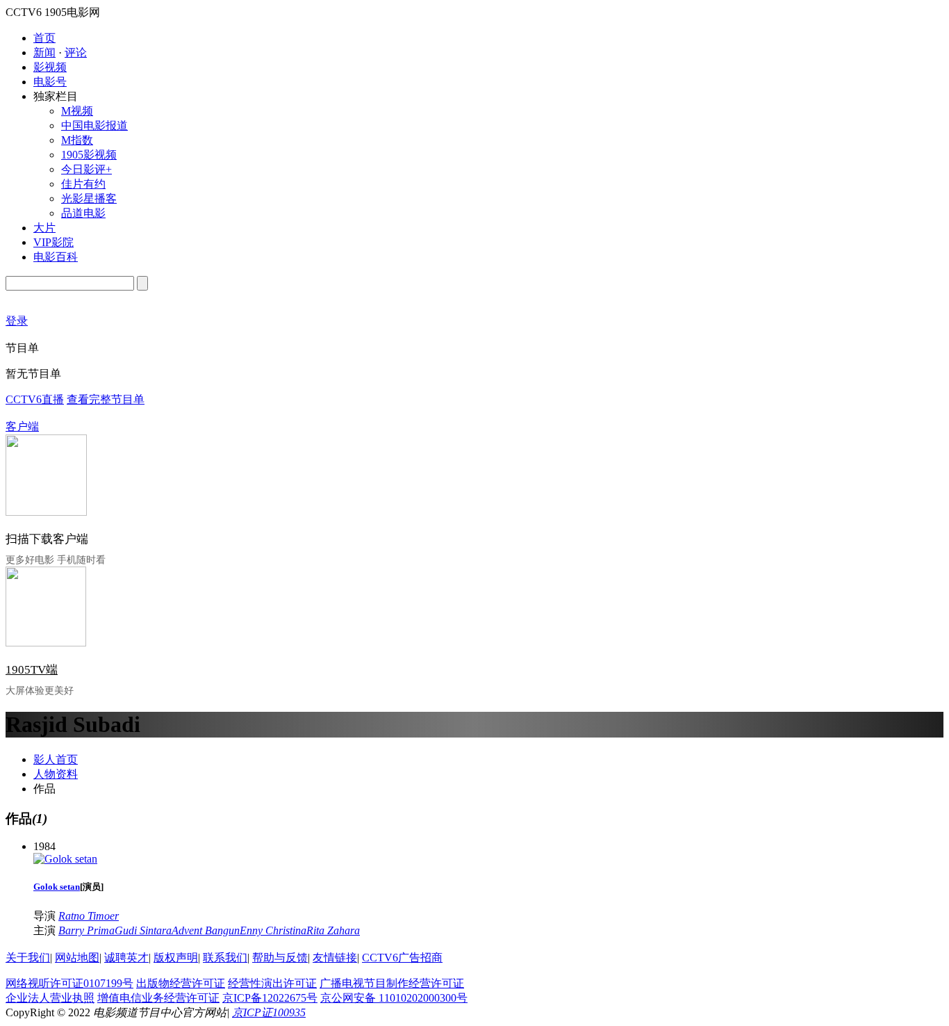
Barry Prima (86, 930)
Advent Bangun (206, 930)
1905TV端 (32, 669)
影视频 (50, 67)
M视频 (77, 111)
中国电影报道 (94, 125)
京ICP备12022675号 (269, 998)
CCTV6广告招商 (402, 957)
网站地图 (77, 957)
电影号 (50, 82)
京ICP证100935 (269, 1012)
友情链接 (335, 957)
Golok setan (56, 886)
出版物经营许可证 (180, 983)
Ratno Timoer (88, 916)
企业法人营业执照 (50, 998)
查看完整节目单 (106, 399)
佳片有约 (83, 184)
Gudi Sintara (143, 930)
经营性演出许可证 (272, 983)
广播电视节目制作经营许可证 (392, 983)
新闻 (44, 52)
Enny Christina (273, 930)
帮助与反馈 (280, 957)
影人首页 (55, 759)
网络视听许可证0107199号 (69, 983)
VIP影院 (53, 242)
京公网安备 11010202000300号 (394, 998)
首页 (44, 38)
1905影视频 (89, 155)
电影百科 (55, 257)
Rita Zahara (333, 930)
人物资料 (55, 774)
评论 (76, 52)
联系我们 (225, 957)
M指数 (77, 140)
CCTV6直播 (35, 399)
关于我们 (28, 957)
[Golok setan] (65, 859)
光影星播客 (89, 198)
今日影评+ (86, 169)
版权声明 (176, 957)
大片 (44, 228)
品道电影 (83, 213)
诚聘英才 (126, 957)
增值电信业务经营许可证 (158, 998)
